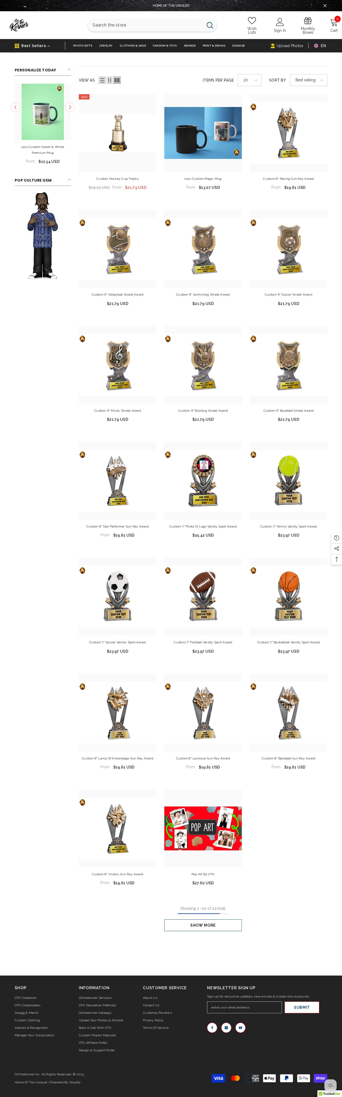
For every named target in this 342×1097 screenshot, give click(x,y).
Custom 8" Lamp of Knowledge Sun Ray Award (117, 758)
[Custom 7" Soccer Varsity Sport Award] (117, 596)
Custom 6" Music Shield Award (117, 410)
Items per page (218, 80)
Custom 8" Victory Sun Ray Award (117, 874)
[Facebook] (212, 1028)
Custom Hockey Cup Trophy (117, 179)
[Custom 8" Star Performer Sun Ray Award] (117, 480)
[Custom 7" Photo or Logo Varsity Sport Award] (203, 480)
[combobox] (145, 25)
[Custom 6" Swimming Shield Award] (203, 249)
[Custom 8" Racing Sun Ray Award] (288, 133)
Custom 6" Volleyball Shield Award (118, 294)
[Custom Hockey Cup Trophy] (117, 133)
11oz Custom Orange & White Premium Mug (63, 150)
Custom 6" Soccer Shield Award (288, 294)
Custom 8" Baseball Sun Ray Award (289, 758)
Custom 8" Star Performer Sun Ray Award (117, 526)
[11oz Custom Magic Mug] (203, 133)
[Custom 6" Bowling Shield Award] (203, 365)
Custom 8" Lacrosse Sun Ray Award (203, 758)
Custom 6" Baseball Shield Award (288, 410)
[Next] (70, 107)
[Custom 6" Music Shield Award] (117, 365)
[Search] (152, 25)
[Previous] (15, 107)
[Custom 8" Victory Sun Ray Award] (117, 828)
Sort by (277, 80)
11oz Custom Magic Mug (202, 179)
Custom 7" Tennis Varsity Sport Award (288, 526)
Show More (203, 925)
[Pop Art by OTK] (203, 828)
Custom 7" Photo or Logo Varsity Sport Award (203, 526)
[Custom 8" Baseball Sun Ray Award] (288, 712)
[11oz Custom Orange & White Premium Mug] (63, 112)
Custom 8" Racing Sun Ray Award (288, 179)
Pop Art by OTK (203, 874)
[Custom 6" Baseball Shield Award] (288, 365)
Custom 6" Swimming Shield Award (203, 294)
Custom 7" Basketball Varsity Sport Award (288, 642)
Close (325, 5)
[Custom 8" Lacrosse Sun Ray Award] (203, 712)
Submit (302, 1007)
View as (87, 80)
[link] (43, 235)
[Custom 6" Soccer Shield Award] (288, 249)
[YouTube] (240, 1028)
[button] (102, 80)
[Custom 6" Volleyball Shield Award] (117, 249)
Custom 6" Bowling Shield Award (203, 410)
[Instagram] (226, 1028)
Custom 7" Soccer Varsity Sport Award (117, 642)
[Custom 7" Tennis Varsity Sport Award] (288, 480)
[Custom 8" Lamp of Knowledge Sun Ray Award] (117, 712)
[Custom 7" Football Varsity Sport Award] (203, 596)
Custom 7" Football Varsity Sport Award (203, 642)
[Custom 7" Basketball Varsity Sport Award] (288, 596)
